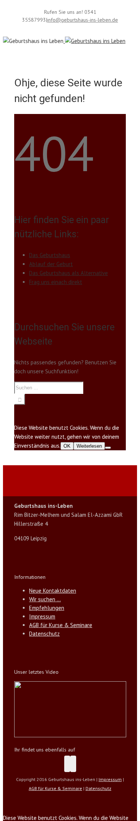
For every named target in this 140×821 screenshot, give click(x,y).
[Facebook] (67, 764)
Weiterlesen (89, 446)
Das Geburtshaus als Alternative (68, 273)
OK (67, 446)
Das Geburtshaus (49, 255)
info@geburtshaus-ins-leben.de (82, 19)
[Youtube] (73, 764)
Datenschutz (44, 633)
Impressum (42, 616)
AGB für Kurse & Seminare (60, 625)
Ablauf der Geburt (51, 264)
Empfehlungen (46, 607)
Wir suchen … (45, 599)
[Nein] (108, 448)
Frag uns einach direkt (55, 282)
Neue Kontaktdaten (52, 590)
